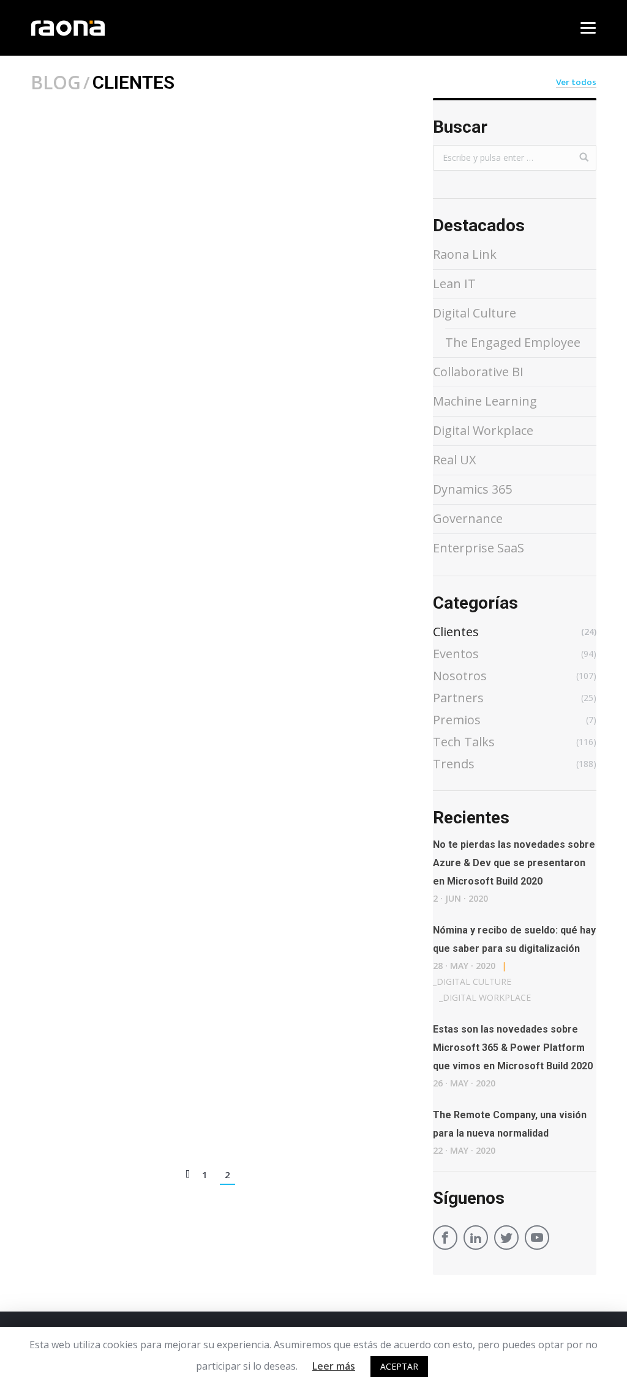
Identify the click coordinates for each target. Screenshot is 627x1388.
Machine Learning (485, 401)
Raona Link (465, 254)
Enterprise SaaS (478, 548)
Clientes (119, 314)
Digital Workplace (483, 430)
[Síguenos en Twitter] (506, 1239)
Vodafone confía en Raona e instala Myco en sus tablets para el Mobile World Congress (214, 347)
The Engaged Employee (512, 342)
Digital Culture (474, 313)
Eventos (166, 314)
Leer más (333, 1366)
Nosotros (177, 1101)
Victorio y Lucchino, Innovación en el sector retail (193, 611)
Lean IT (454, 283)
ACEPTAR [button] (399, 1366)
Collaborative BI (478, 371)
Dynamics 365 (472, 489)
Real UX (454, 459)
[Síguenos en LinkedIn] (476, 1239)
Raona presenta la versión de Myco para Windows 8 (199, 1125)
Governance (468, 518)
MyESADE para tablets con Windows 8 (155, 868)
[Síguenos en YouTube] (537, 1239)
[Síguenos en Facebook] (445, 1239)
